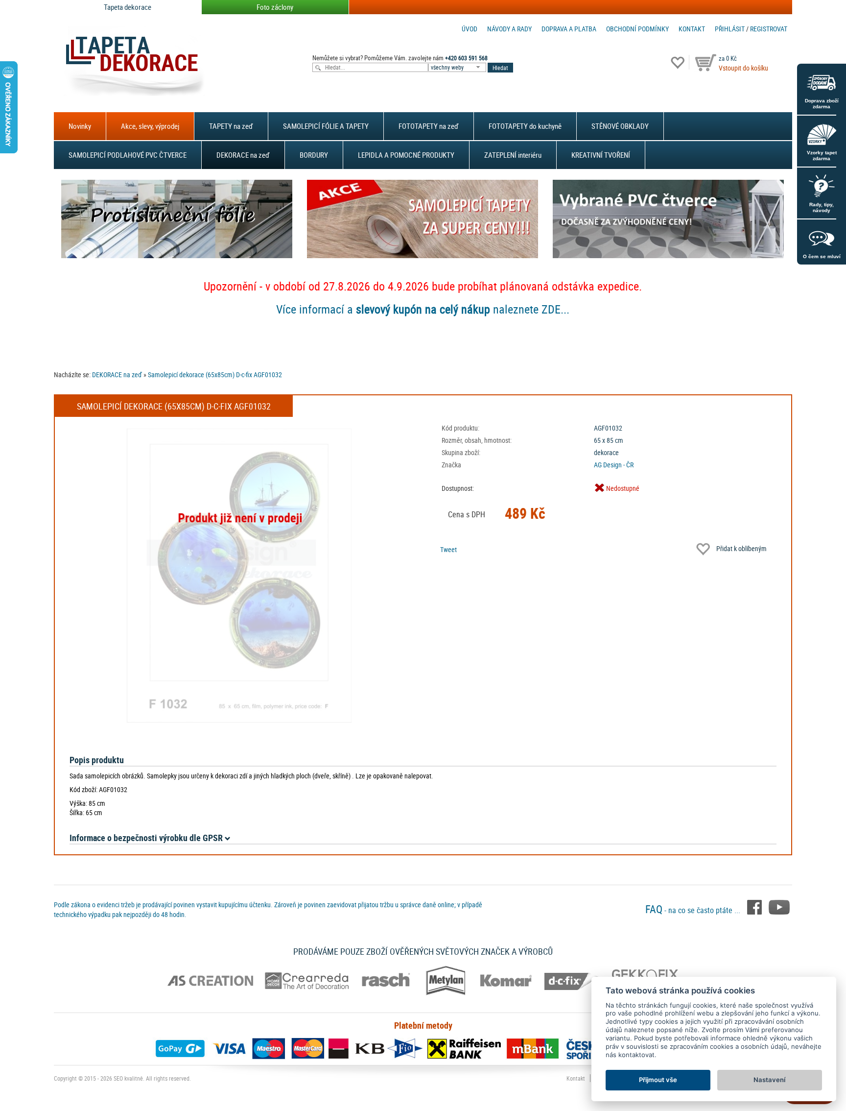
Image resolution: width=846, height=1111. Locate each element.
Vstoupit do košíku (743, 67)
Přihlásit (730, 28)
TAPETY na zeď (231, 126)
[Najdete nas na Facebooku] (755, 906)
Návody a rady (509, 28)
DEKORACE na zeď (243, 155)
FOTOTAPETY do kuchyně (525, 126)
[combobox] (458, 67)
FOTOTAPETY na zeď (429, 126)
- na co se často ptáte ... (693, 910)
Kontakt (692, 28)
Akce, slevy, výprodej (150, 126)
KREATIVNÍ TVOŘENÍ (600, 155)
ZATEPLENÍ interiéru (512, 155)
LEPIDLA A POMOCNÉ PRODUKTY (406, 155)
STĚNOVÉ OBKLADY (620, 126)
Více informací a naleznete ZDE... (422, 309)
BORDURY (314, 155)
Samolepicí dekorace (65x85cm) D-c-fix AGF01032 (215, 374)
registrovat (768, 28)
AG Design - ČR (614, 464)
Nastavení (769, 1080)
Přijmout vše (658, 1080)
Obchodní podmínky (637, 28)
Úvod (469, 28)
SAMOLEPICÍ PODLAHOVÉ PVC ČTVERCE (128, 155)
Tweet (448, 549)
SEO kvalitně (128, 1078)
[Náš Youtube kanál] (779, 906)
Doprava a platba (568, 28)
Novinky (80, 126)
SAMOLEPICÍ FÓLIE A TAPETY (326, 126)
